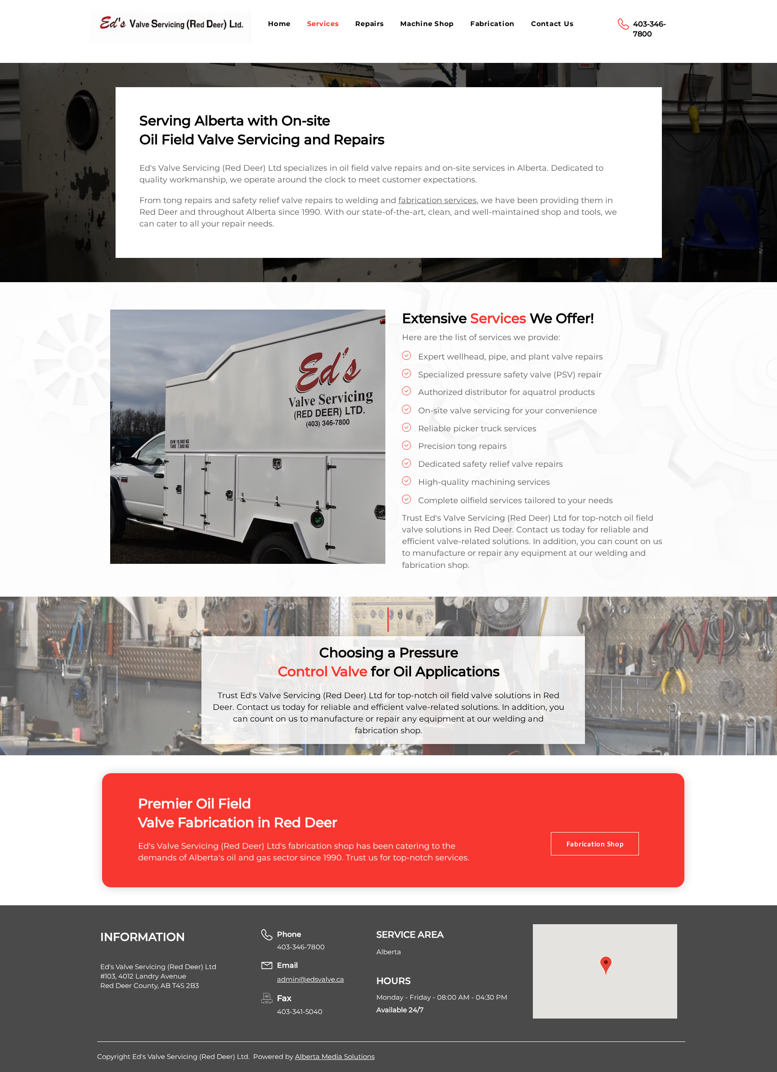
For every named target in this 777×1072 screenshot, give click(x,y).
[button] (371, 23)
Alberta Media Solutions (335, 1056)
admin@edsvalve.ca (310, 979)
